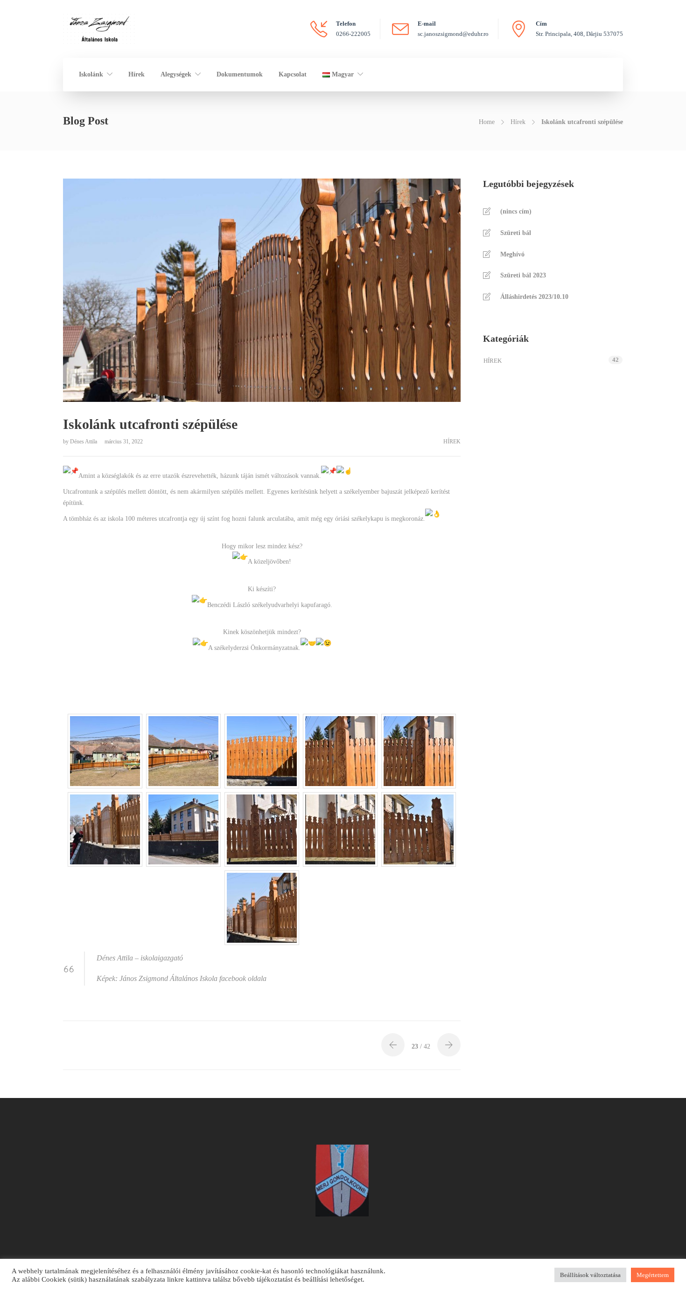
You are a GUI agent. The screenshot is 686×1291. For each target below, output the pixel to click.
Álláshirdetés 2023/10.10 (534, 296)
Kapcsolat (293, 74)
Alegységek (176, 74)
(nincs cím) (516, 211)
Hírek (136, 74)
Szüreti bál (515, 232)
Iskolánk (91, 74)
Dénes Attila (84, 441)
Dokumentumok (240, 74)
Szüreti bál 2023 (523, 275)
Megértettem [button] (653, 1274)
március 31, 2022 (124, 441)
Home (487, 121)
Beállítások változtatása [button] (590, 1274)
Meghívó (512, 254)
